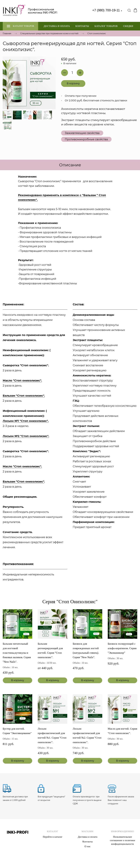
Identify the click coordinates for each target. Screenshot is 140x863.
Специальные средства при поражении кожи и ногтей (49, 33)
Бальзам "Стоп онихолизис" (23, 481)
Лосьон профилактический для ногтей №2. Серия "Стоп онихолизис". (87, 735)
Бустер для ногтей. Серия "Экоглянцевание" (17, 731)
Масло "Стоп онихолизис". (22, 466)
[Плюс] (80, 72)
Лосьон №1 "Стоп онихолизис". (26, 421)
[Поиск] (129, 10)
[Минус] (64, 72)
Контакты (82, 26)
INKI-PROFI (17, 832)
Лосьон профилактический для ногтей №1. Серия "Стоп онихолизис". (52, 735)
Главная (7, 33)
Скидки (128, 26)
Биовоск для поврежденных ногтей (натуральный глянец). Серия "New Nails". (86, 650)
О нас (87, 846)
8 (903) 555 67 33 (17, 842)
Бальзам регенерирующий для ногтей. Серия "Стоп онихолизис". (50, 650)
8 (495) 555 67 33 (17, 838)
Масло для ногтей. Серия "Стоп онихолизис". (122, 731)
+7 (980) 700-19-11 (107, 10)
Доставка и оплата (57, 26)
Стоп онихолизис (96, 33)
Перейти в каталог (52, 836)
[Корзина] (135, 10)
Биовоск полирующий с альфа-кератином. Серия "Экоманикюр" (122, 648)
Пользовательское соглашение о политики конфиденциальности (122, 840)
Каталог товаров (106, 26)
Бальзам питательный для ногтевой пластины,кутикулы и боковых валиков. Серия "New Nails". (17, 652)
